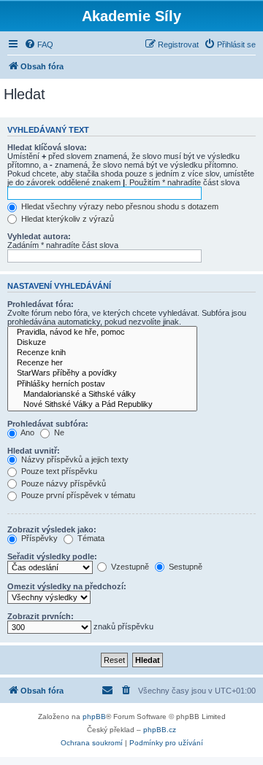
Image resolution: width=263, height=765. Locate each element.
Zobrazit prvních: (40, 616)
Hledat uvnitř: (33, 450)
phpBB (94, 716)
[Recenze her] (102, 363)
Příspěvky (38, 538)
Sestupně (184, 566)
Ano (26, 432)
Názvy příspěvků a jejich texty (74, 459)
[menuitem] (38, 44)
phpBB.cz (159, 730)
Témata (89, 538)
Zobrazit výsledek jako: (51, 529)
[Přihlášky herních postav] (102, 384)
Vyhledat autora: (39, 236)
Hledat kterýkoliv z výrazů (66, 218)
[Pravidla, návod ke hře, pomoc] (102, 332)
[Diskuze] (102, 343)
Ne (58, 432)
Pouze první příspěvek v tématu (77, 495)
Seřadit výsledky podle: (52, 556)
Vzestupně (129, 566)
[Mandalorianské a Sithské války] (102, 394)
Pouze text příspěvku (58, 471)
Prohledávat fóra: (40, 304)
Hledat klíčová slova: (47, 147)
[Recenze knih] (102, 353)
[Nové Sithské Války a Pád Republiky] (102, 405)
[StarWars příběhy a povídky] (102, 373)
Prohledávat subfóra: (47, 423)
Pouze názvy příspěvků (62, 483)
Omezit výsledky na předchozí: (66, 586)
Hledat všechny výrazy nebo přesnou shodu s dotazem (118, 206)
